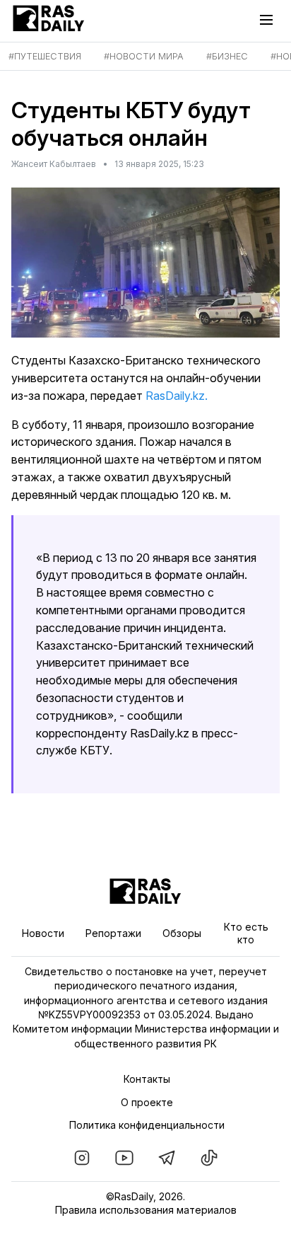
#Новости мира (144, 56)
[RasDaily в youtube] (124, 1157)
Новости (43, 933)
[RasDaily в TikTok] (209, 1157)
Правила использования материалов (146, 1210)
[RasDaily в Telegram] (166, 1157)
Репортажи (113, 933)
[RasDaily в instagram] (81, 1157)
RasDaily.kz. (177, 396)
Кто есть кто (246, 933)
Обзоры (181, 933)
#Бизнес (227, 56)
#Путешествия (44, 56)
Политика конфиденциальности (147, 1125)
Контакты (147, 1079)
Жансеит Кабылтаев (53, 164)
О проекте (147, 1102)
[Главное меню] (270, 20)
